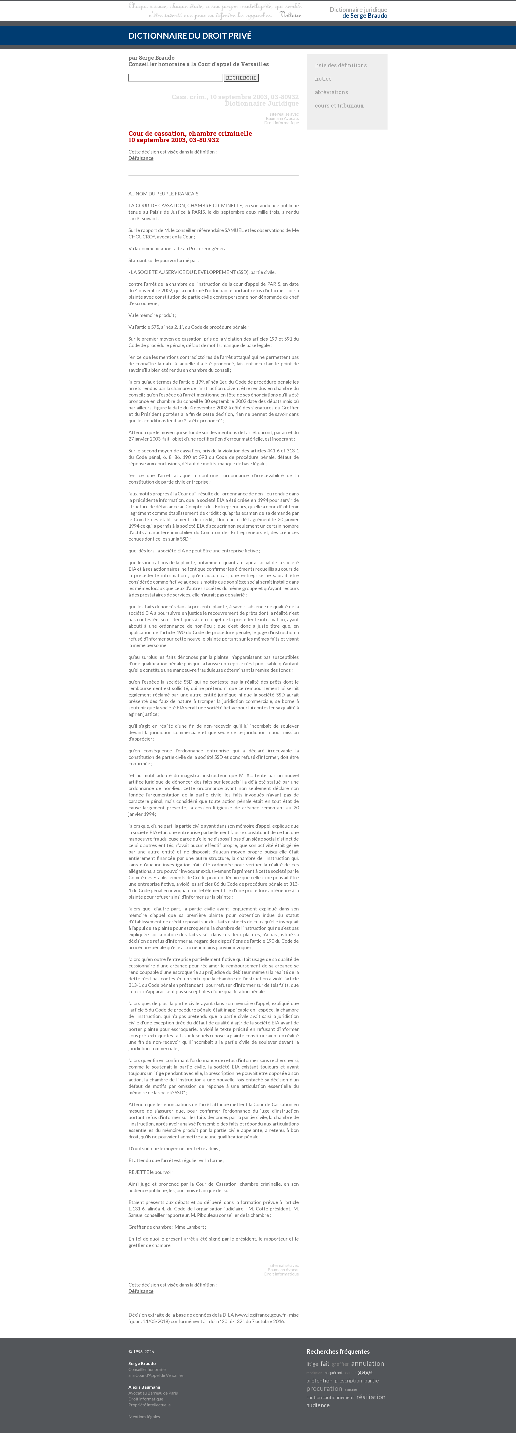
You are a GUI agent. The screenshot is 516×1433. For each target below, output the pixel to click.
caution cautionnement (330, 1397)
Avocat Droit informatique (281, 1271)
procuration (324, 1388)
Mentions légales (144, 1416)
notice (323, 78)
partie (371, 1380)
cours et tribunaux (339, 105)
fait (324, 1363)
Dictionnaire (346, 9)
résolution (314, 1373)
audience (318, 1405)
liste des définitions (341, 65)
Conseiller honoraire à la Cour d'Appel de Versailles (156, 1369)
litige (312, 1364)
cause (350, 1372)
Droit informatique (145, 1398)
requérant (334, 1372)
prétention (319, 1380)
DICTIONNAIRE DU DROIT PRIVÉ (190, 35)
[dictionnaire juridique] (215, 11)
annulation (367, 1363)
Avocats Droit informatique (281, 120)
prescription (348, 1381)
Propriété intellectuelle (149, 1404)
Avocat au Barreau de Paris (153, 1392)
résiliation (371, 1396)
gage (365, 1371)
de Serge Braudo (365, 15)
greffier (340, 1364)
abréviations (331, 91)
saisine (351, 1389)
